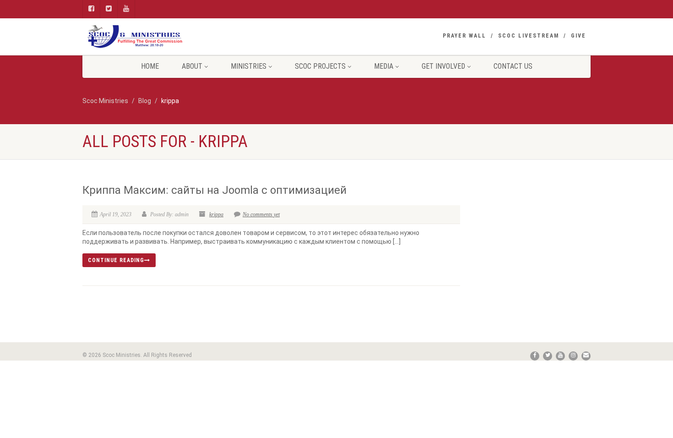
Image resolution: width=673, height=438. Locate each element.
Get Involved (443, 66)
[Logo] (162, 36)
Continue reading (116, 260)
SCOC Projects (320, 66)
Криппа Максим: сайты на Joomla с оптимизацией (214, 190)
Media (383, 66)
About (192, 66)
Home (150, 66)
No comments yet (261, 214)
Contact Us (513, 66)
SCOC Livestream (528, 36)
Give (578, 36)
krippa (216, 214)
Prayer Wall (464, 36)
